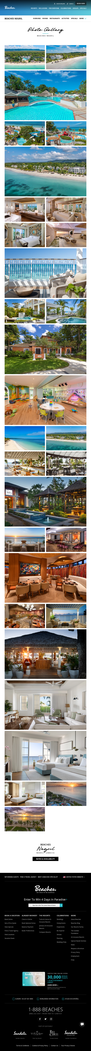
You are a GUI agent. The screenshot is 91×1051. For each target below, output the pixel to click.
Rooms (45, 18)
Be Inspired (60, 931)
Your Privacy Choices (68, 1046)
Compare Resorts (45, 932)
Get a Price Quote (10, 923)
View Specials (9, 927)
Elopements (61, 927)
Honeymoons (61, 923)
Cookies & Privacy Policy (40, 1046)
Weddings (60, 919)
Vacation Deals (9, 938)
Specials (74, 18)
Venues (59, 934)
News (73, 945)
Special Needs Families (78, 941)
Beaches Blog (75, 923)
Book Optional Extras (29, 923)
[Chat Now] (82, 1024)
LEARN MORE (52, 985)
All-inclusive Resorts (77, 937)
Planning (59, 938)
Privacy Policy (75, 952)
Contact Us (54, 1046)
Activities (65, 18)
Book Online (9, 919)
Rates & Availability (45, 859)
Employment (75, 956)
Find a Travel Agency (11, 931)
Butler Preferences (28, 931)
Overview (37, 18)
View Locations (9, 934)
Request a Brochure (77, 949)
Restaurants (55, 18)
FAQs (72, 960)
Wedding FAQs (61, 942)
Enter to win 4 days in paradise (45, 899)
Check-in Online (27, 919)
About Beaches (76, 919)
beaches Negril (13, 18)
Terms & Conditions (22, 1046)
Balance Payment (27, 927)
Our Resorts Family (77, 927)
